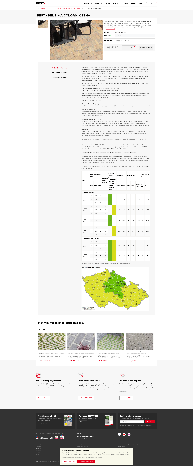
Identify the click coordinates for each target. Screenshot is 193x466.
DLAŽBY (49, 8)
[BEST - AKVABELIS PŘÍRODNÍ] (139, 341)
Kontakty (79, 444)
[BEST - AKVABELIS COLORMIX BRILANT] (81, 341)
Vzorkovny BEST (126, 398)
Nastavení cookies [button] (69, 461)
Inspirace (97, 3)
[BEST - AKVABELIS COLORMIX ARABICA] (52, 341)
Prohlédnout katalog (45, 424)
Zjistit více (83, 422)
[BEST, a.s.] (119, 434)
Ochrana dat (121, 446)
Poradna (107, 3)
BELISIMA (77, 8)
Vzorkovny (115, 3)
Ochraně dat (137, 426)
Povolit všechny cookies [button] (86, 461)
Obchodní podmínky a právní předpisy (128, 444)
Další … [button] (141, 3)
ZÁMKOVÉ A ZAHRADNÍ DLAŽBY (63, 8)
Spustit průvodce (43, 398)
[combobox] (135, 35)
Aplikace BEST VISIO (86, 398)
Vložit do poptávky (146, 47)
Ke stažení (125, 3)
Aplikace (133, 3)
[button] (91, 4)
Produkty (87, 3)
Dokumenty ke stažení (83, 446)
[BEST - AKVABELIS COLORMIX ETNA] (110, 341)
